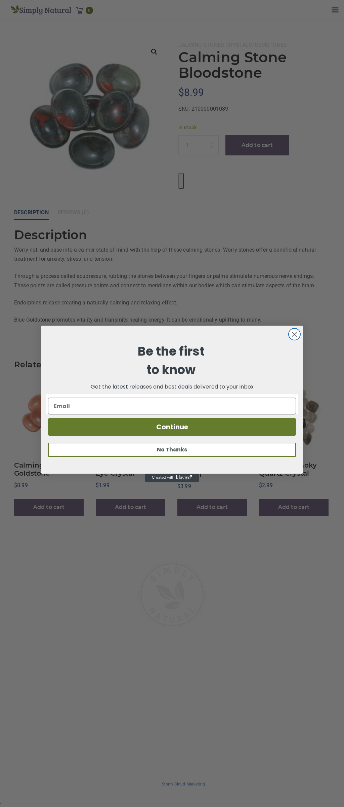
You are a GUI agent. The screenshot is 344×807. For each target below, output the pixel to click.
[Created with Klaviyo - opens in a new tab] (172, 478)
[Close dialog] (294, 334)
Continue (172, 427)
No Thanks (172, 449)
